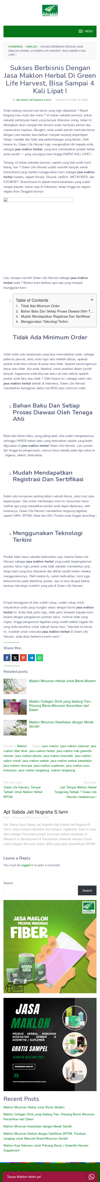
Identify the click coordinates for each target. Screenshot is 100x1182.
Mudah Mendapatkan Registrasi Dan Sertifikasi (55, 316)
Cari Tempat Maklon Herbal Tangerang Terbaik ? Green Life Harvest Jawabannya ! (75, 789)
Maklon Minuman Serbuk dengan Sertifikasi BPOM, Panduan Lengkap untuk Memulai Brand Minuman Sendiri (44, 1136)
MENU (89, 31)
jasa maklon (50, 746)
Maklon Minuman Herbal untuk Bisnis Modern (62, 680)
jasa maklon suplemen (49, 765)
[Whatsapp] (39, 657)
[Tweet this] (15, 657)
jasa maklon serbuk (36, 760)
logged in (27, 865)
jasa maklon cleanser (74, 746)
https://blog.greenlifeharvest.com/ (26, 817)
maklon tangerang (63, 770)
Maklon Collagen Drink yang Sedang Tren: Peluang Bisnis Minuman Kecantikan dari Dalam (60, 705)
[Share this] (6, 657)
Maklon (22, 746)
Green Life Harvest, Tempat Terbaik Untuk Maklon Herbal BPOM (22, 789)
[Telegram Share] (31, 657)
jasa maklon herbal (42, 751)
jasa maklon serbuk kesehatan (71, 760)
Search (8, 883)
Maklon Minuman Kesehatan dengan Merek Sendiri (61, 724)
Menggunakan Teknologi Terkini (44, 321)
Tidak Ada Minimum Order (40, 305)
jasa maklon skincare (17, 765)
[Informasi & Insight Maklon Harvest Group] (50, 10)
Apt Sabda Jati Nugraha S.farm (35, 811)
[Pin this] (23, 657)
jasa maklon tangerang (34, 770)
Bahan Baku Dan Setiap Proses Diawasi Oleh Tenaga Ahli (57, 311)
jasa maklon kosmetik (58, 755)
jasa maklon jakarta (28, 755)
